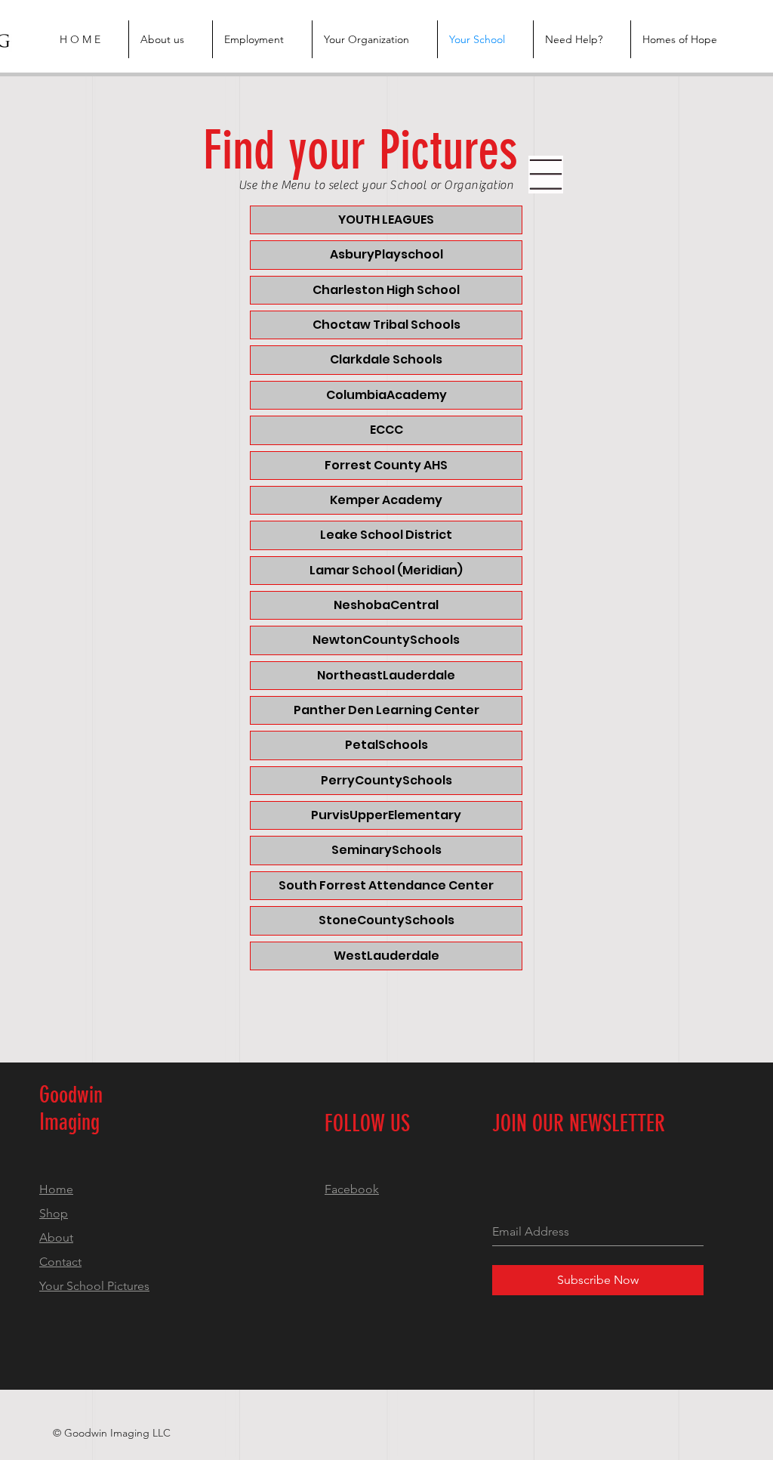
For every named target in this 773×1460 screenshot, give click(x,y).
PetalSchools (386, 744)
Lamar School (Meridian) (386, 570)
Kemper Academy (386, 500)
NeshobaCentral (386, 605)
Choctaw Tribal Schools (386, 324)
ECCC (386, 429)
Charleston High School (386, 289)
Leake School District (386, 534)
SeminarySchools (386, 849)
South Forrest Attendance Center (386, 885)
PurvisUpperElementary (386, 815)
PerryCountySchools (386, 780)
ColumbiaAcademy (386, 395)
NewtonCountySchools (386, 639)
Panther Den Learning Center (386, 710)
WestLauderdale (386, 955)
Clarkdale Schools (386, 359)
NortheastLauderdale (386, 675)
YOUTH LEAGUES (386, 219)
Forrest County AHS (386, 465)
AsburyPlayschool (386, 254)
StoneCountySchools (386, 920)
